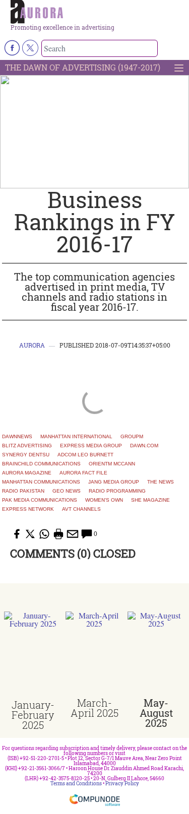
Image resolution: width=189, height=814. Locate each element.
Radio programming (117, 491)
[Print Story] (58, 534)
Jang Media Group (113, 482)
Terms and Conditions (76, 783)
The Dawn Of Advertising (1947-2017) (82, 67)
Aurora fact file (83, 473)
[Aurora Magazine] (98, 12)
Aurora (32, 345)
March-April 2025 (94, 707)
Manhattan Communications (41, 482)
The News (160, 482)
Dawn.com (144, 445)
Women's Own (104, 500)
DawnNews (17, 436)
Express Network (28, 509)
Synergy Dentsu (25, 454)
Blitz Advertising (27, 445)
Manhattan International (76, 436)
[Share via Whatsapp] (44, 534)
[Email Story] (73, 534)
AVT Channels (81, 509)
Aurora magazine (26, 473)
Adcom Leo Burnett (85, 454)
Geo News (66, 491)
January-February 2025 (33, 714)
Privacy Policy (122, 783)
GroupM (131, 436)
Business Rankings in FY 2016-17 (94, 221)
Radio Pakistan (23, 491)
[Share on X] (30, 534)
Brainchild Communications (41, 463)
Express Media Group (91, 445)
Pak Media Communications (39, 500)
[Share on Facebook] (16, 534)
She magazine (150, 500)
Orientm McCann (112, 463)
